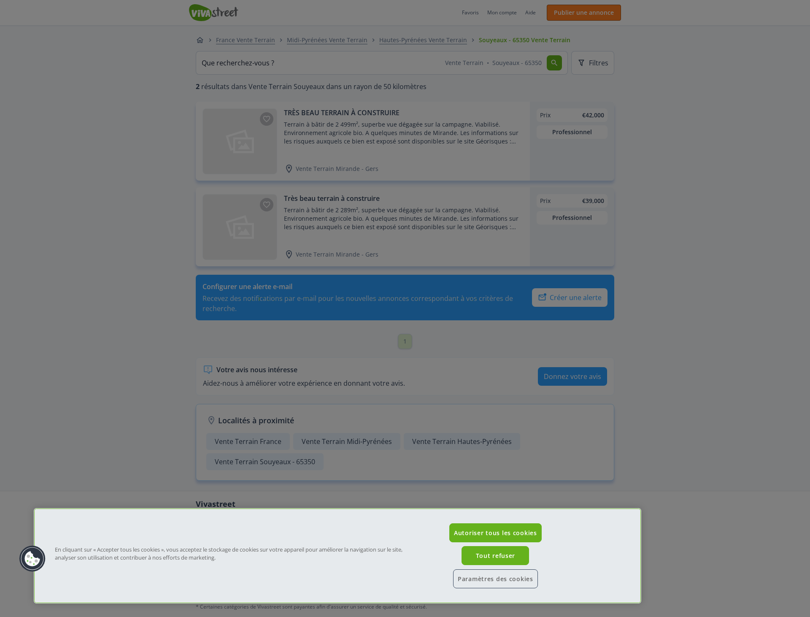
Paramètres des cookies (495, 579)
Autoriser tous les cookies (495, 533)
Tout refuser (496, 556)
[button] (32, 558)
